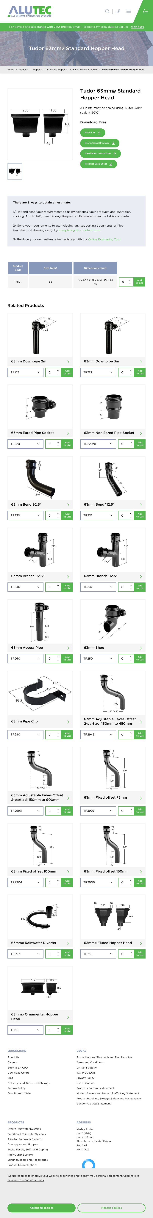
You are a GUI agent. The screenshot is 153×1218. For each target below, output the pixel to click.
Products (23, 69)
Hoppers (38, 69)
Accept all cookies (41, 1207)
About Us (13, 1057)
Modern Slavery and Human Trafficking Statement (107, 1093)
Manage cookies (111, 1207)
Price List (90, 132)
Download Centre (18, 1072)
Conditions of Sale (19, 1093)
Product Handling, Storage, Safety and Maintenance (108, 1098)
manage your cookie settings (25, 1180)
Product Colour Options (22, 1164)
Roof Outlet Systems (20, 1154)
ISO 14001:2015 (86, 1072)
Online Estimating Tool (104, 239)
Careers (12, 1062)
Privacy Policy (85, 1077)
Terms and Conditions (90, 1062)
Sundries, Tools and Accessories (27, 1159)
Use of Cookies (86, 1083)
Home (10, 69)
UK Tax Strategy (86, 1067)
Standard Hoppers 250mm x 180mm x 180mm (72, 69)
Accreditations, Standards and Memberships (104, 1057)
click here (137, 26)
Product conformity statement (95, 1088)
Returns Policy (16, 1088)
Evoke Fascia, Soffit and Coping (27, 1149)
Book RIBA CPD (17, 1067)
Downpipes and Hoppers (23, 1144)
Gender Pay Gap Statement (93, 1103)
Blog (10, 1077)
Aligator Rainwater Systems (25, 1139)
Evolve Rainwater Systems (24, 1128)
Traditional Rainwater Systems (26, 1134)
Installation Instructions (98, 153)
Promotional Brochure (97, 143)
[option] (40, 124)
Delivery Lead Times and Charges (28, 1083)
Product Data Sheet (96, 164)
